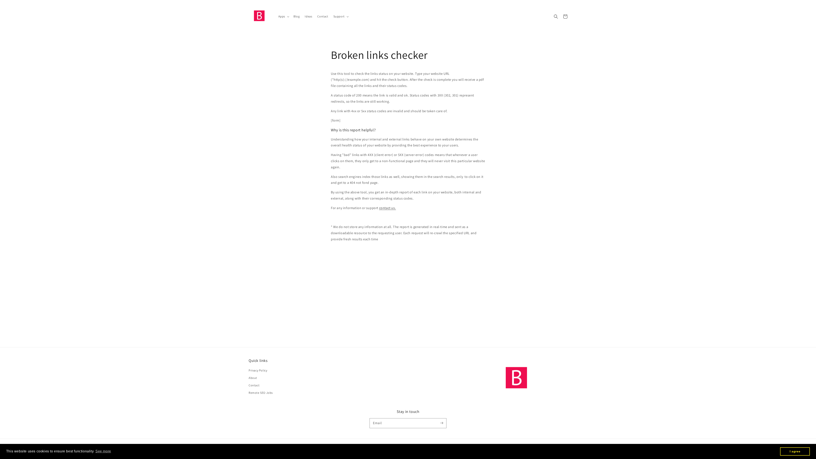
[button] (556, 16)
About (253, 378)
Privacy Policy (258, 370)
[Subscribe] (441, 423)
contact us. (387, 208)
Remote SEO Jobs (261, 393)
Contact (254, 385)
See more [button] (103, 451)
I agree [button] (795, 451)
